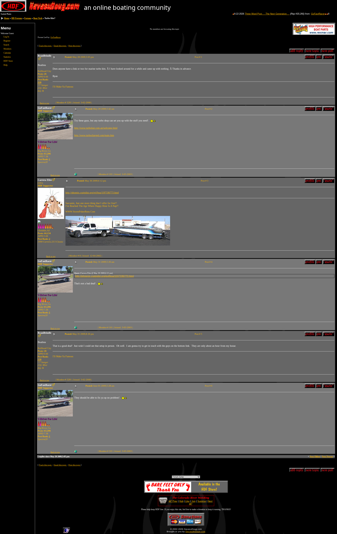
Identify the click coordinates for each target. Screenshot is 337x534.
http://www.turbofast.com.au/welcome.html (95, 128)
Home (6, 18)
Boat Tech (37, 18)
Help (6, 65)
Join (193, 501)
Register (7, 41)
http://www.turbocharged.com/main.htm (94, 135)
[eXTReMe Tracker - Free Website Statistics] (66, 532)
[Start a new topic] (312, 51)
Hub (181, 501)
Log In (6, 36)
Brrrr (328, 13)
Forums (27, 18)
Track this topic (45, 46)
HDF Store (8, 61)
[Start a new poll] (328, 51)
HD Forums (16, 18)
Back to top (44, 103)
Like (187, 501)
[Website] (75, 174)
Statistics (7, 57)
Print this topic (74, 46)
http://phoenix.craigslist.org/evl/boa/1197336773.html (92, 192)
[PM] (319, 57)
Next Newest (327, 456)
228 (39, 82)
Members (7, 49)
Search (6, 45)
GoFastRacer (305, 13)
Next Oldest (315, 456)
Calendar (7, 53)
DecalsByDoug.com (195, 531)
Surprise (201, 501)
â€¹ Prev (173, 501)
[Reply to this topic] (296, 51)
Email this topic (60, 46)
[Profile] (310, 57)
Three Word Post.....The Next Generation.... (254, 13)
